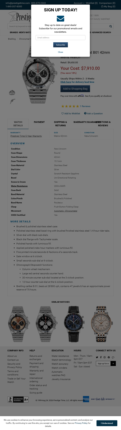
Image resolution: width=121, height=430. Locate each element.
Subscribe (60, 45)
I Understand (107, 423)
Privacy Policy (81, 423)
